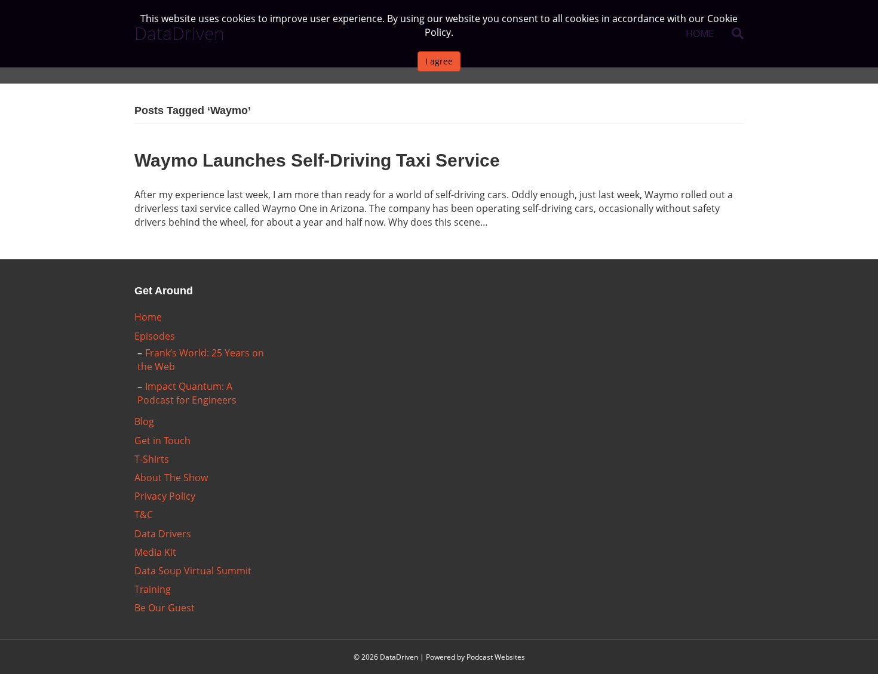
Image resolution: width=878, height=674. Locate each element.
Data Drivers (162, 533)
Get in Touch (162, 440)
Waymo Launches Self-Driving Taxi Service (317, 160)
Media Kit (155, 552)
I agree (439, 61)
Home (148, 317)
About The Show (171, 477)
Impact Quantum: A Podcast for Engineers (187, 393)
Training (152, 589)
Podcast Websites (495, 657)
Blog (144, 421)
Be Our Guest (164, 607)
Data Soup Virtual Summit (192, 570)
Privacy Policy (164, 496)
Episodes (154, 336)
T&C (143, 514)
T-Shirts (151, 459)
